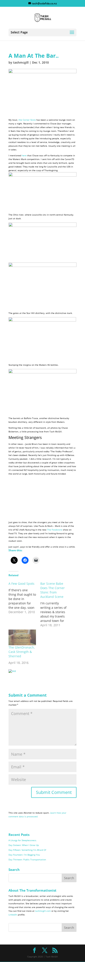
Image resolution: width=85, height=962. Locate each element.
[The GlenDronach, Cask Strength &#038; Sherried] (22, 637)
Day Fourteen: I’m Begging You (24, 854)
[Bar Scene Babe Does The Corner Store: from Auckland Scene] (56, 604)
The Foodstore (54, 529)
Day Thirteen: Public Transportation (27, 859)
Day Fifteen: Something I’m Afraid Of (27, 849)
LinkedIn (12, 914)
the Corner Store (27, 119)
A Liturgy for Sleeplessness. (22, 840)
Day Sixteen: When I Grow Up (23, 845)
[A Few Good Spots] (24, 597)
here (24, 155)
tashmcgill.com (43, 910)
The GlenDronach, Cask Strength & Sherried (21, 651)
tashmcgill (21, 62)
